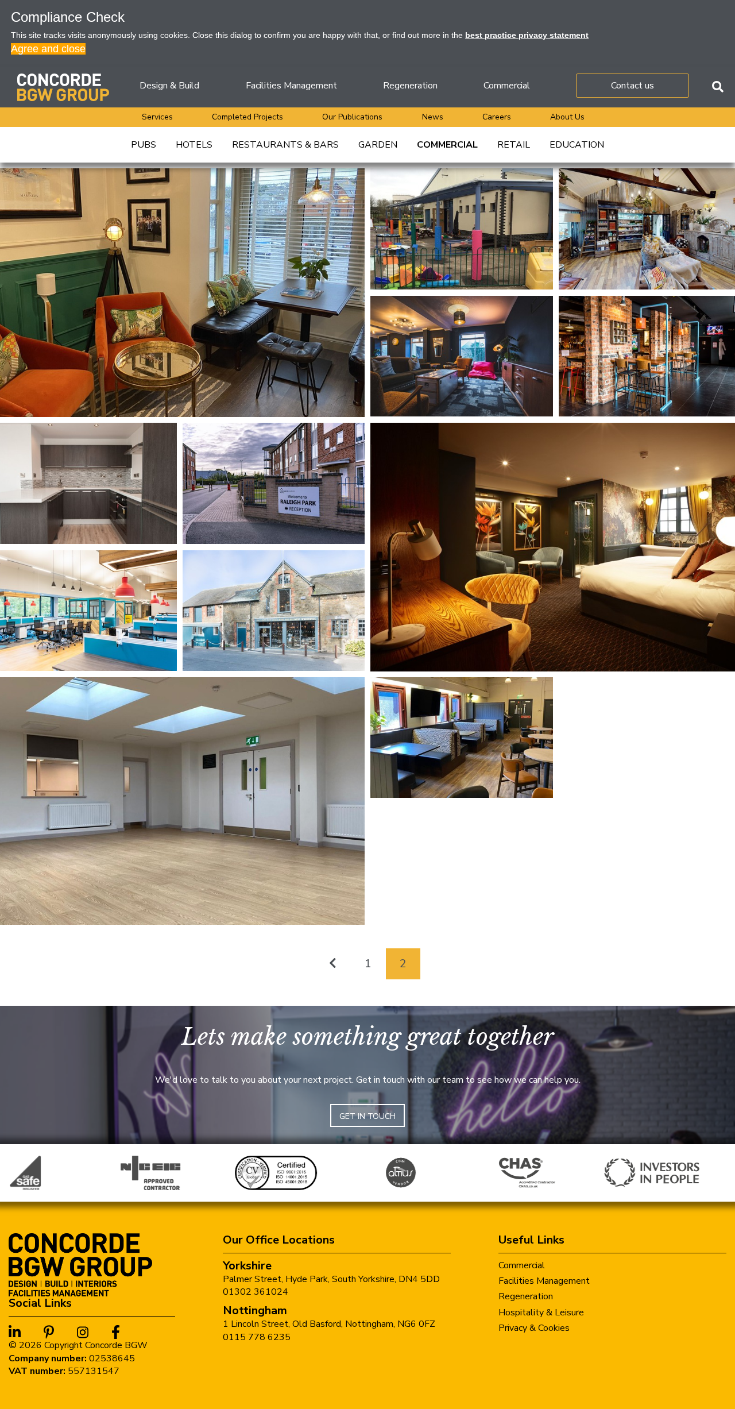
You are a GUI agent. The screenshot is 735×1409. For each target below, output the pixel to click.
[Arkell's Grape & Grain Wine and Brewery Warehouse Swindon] (274, 610)
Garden (377, 144)
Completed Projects (247, 116)
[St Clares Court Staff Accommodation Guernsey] (461, 355)
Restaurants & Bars (285, 144)
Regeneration (410, 85)
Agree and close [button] (48, 49)
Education (577, 144)
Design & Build (169, 85)
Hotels (194, 144)
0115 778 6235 (257, 1337)
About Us (567, 116)
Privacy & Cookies (534, 1328)
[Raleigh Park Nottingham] (274, 482)
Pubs (143, 144)
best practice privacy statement (527, 35)
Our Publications (352, 116)
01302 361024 (255, 1292)
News (432, 116)
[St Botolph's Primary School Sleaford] (461, 228)
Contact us (632, 85)
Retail (513, 144)
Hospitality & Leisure (541, 1312)
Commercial (506, 85)
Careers (496, 116)
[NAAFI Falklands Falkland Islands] (461, 737)
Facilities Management (291, 85)
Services (157, 116)
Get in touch (367, 1116)
